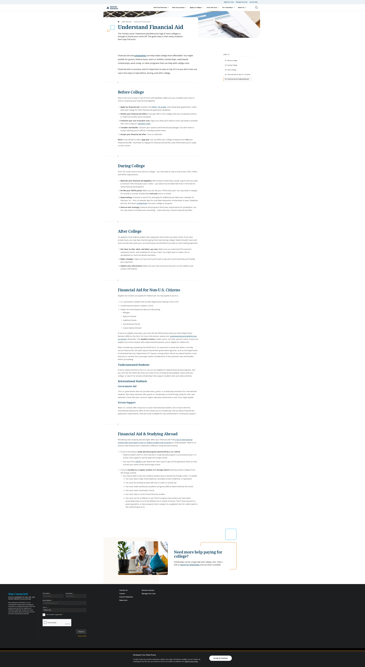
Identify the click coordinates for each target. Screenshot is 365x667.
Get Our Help (253, 2)
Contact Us (123, 590)
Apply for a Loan (229, 2)
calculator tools (144, 123)
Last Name (69, 593)
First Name (46, 593)
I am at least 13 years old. (54, 614)
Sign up (81, 632)
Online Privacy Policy (191, 661)
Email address (47, 600)
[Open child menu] (168, 8)
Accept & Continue (220, 658)
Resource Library (148, 590)
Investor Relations (126, 597)
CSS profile (161, 107)
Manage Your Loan (241, 2)
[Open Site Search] (256, 7)
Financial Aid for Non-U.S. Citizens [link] (237, 74)
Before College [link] (231, 60)
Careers (122, 594)
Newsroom (123, 600)
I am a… (46, 607)
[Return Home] (112, 7)
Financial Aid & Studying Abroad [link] (237, 79)
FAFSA (154, 107)
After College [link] (230, 70)
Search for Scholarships (190, 565)
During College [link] (231, 65)
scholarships (140, 55)
